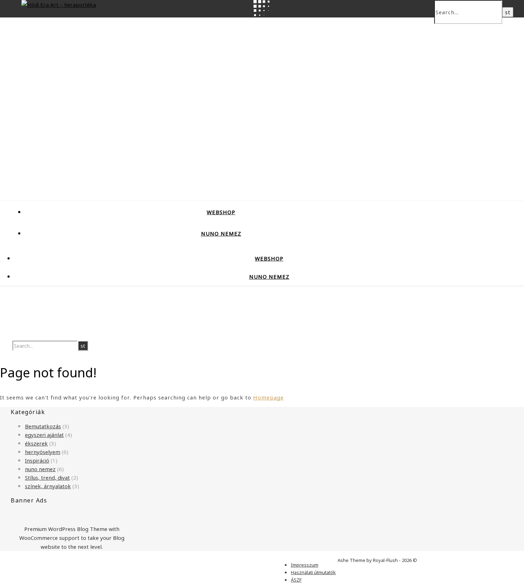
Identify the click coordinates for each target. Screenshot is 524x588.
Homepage (268, 397)
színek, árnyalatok (48, 485)
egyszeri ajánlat (44, 434)
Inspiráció (37, 460)
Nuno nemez (221, 233)
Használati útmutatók (313, 572)
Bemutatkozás (43, 426)
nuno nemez (40, 468)
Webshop (221, 211)
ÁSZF (296, 579)
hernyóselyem (42, 451)
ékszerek (36, 443)
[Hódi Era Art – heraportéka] (58, 4)
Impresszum (304, 564)
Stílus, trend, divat (47, 477)
